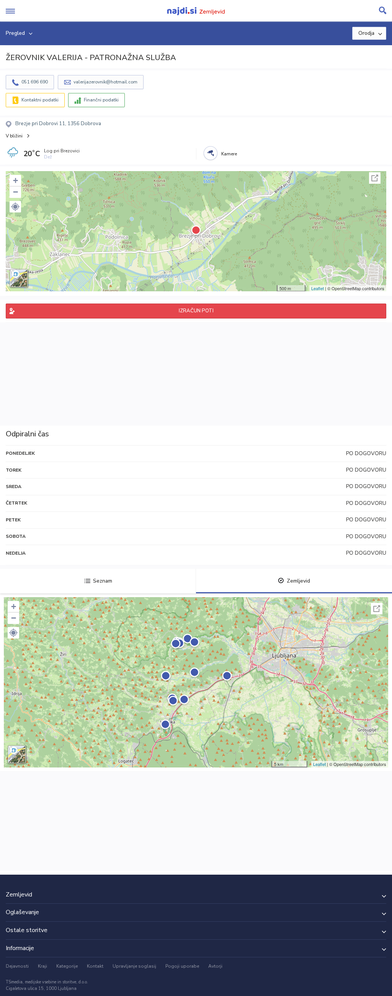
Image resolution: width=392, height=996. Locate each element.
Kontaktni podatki (40, 100)
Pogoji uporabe (182, 966)
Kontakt (95, 966)
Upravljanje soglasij (134, 966)
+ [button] (15, 180)
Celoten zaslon (375, 178)
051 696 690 (34, 82)
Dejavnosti (17, 966)
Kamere (229, 154)
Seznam (102, 581)
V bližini (14, 136)
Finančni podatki (101, 100)
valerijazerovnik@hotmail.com (105, 82)
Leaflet (317, 288)
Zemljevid (298, 581)
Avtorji (215, 966)
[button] (15, 206)
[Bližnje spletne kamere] (210, 153)
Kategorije (67, 966)
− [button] (15, 192)
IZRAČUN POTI (196, 310)
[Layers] (18, 278)
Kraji (42, 966)
